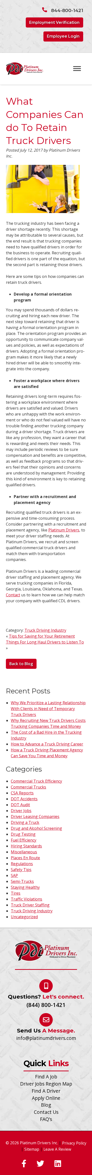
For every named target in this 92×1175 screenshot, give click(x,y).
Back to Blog (21, 663)
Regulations (22, 863)
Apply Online (46, 1098)
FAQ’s (46, 1119)
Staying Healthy (25, 887)
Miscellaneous (24, 852)
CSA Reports (22, 793)
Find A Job (46, 1076)
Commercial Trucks (28, 787)
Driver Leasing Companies (35, 816)
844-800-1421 (67, 10)
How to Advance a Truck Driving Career (47, 744)
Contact (13, 595)
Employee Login (63, 36)
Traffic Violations (26, 899)
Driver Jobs (21, 810)
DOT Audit (20, 804)
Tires (15, 893)
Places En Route (25, 857)
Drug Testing (23, 834)
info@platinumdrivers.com (46, 1038)
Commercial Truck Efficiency (36, 781)
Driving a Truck (25, 822)
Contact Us (46, 1112)
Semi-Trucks (22, 881)
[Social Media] (24, 1164)
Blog (46, 1105)
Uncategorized (24, 916)
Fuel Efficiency (23, 840)
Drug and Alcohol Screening (36, 828)
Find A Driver (46, 1091)
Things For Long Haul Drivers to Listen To (45, 642)
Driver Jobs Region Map (46, 1083)
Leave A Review (57, 1149)
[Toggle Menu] (77, 68)
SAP (14, 875)
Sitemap (31, 1149)
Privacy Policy (74, 1143)
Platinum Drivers (63, 530)
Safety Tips (21, 869)
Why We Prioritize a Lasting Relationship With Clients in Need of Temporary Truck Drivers (48, 708)
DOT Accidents (24, 799)
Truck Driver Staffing (30, 905)
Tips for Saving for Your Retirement (42, 636)
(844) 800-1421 (46, 1005)
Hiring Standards (26, 846)
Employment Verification (54, 22)
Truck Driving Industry (45, 630)
